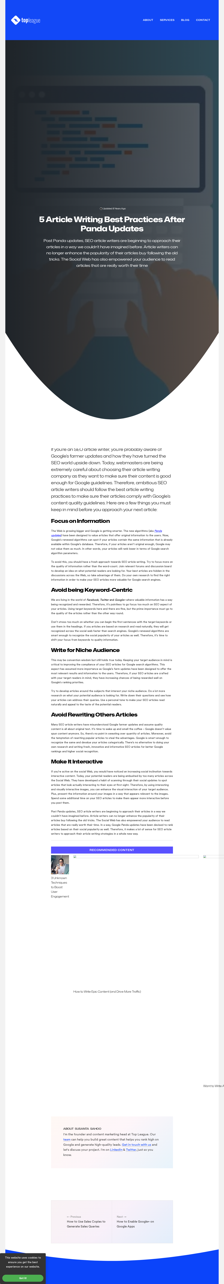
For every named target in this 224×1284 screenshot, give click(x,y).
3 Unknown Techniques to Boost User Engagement (60, 887)
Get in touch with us (136, 1144)
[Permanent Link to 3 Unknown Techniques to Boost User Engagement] (60, 873)
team (66, 1139)
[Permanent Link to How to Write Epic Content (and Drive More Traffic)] (136, 857)
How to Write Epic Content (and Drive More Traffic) (107, 992)
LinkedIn (116, 1149)
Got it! (23, 1278)
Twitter (131, 1149)
